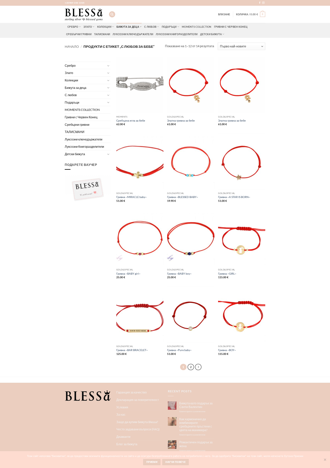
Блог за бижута (126, 444)
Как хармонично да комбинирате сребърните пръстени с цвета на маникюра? (195, 424)
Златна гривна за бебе (181, 120)
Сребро (72, 26)
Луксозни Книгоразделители (176, 34)
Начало (72, 46)
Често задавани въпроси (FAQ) (138, 429)
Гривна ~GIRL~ (227, 273)
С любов (150, 26)
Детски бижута (211, 34)
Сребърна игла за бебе (130, 120)
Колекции (104, 26)
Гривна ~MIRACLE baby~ (131, 197)
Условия (122, 407)
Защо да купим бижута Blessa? (137, 422)
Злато (87, 26)
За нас (120, 414)
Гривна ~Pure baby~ (179, 350)
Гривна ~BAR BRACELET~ (132, 350)
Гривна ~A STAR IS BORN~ (234, 197)
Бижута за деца (127, 26)
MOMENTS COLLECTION (196, 26)
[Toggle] (108, 65)
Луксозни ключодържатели (133, 34)
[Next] (198, 367)
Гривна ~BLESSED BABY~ (182, 197)
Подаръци (169, 26)
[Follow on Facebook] (260, 3)
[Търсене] (112, 14)
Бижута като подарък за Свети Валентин (196, 405)
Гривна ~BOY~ (227, 350)
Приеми (151, 462)
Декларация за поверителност (137, 399)
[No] (325, 461)
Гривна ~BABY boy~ (179, 273)
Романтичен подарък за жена (196, 444)
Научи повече (175, 462)
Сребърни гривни (78, 34)
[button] (224, 14)
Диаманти (123, 436)
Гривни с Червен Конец (230, 26)
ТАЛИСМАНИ (102, 34)
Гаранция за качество (131, 392)
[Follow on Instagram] (263, 3)
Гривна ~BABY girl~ (128, 273)
